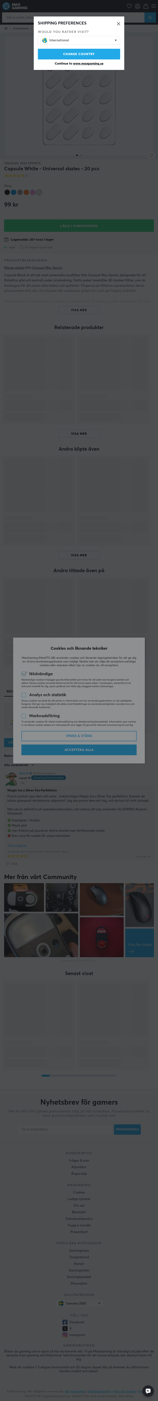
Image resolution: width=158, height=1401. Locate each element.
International (59, 40)
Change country (79, 54)
